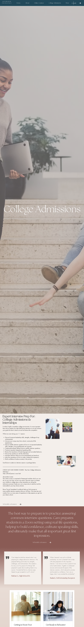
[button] (39, 3)
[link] (26, 625)
